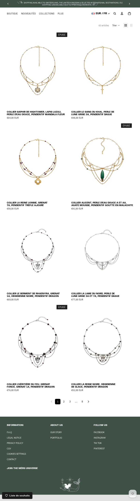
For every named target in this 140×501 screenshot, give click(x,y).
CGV (9, 448)
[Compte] (122, 13)
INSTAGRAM (100, 437)
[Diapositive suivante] (129, 4)
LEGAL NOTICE (14, 437)
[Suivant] (88, 402)
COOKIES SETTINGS (16, 453)
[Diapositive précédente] (8, 4)
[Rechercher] (114, 13)
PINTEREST (99, 448)
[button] (116, 25)
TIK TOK (98, 443)
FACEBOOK (99, 432)
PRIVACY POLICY (15, 443)
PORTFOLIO (56, 437)
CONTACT (11, 459)
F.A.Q (9, 432)
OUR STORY (56, 432)
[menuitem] (60, 13)
